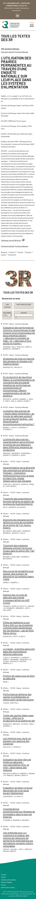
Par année (7, 313)
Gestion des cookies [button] (8, 887)
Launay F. (3, 254)
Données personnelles (8, 880)
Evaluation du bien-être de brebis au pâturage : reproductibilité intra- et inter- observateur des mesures (17, 765)
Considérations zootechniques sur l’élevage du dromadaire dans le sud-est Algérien (19, 812)
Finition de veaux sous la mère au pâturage (19, 677)
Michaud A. (28, 252)
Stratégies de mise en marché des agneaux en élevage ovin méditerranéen (18, 361)
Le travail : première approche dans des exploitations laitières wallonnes (19, 651)
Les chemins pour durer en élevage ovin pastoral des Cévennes (17, 741)
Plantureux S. (12, 254)
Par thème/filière (23, 304)
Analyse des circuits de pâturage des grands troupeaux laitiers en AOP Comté (16, 598)
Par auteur (7, 305)
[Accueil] (11, 24)
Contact (3, 875)
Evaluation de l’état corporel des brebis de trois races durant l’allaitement (17, 790)
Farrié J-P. (12, 252)
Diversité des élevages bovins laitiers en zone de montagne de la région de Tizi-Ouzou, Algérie (18, 523)
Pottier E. (20, 252)
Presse (3, 885)
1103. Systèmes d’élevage (10, 49)
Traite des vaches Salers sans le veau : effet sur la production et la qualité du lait (19, 718)
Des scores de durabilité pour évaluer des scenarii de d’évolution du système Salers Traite (18, 575)
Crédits (3, 877)
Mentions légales (6, 882)
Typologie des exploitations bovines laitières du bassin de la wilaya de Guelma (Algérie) (18, 501)
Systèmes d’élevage (21, 52)
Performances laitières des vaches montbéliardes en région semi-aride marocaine (18, 697)
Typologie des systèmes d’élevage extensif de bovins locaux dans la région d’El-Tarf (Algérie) (18, 549)
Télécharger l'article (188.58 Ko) (11, 240)
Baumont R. (4, 252)
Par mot (24, 313)
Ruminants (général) (7, 52)
